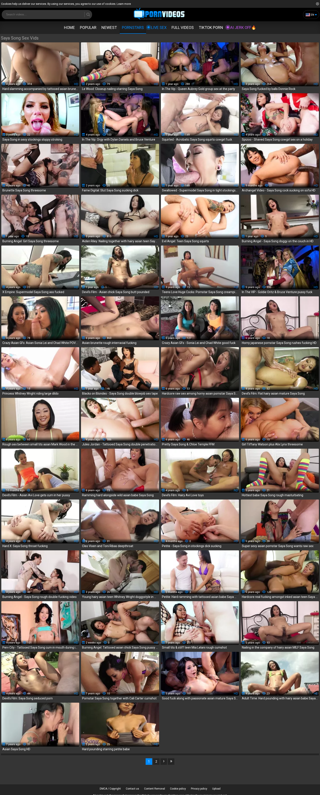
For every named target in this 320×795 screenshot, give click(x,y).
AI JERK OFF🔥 (243, 27)
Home (69, 27)
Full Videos (183, 27)
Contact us (132, 788)
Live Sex (159, 27)
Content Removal (154, 788)
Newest (109, 27)
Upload (216, 788)
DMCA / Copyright (110, 788)
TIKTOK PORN (211, 27)
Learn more (124, 3)
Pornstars (133, 27)
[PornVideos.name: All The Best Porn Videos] (159, 14)
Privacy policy (199, 788)
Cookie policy (178, 788)
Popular (88, 27)
